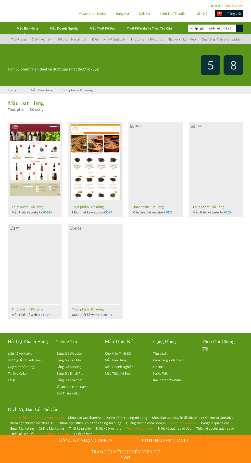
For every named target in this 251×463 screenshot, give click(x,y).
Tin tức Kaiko (17, 373)
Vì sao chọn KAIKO (92, 13)
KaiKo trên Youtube (167, 380)
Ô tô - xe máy (41, 39)
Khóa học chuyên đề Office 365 (32, 422)
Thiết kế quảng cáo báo (174, 428)
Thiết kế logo (83, 433)
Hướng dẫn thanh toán (25, 360)
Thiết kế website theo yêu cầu (149, 28)
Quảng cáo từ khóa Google (145, 422)
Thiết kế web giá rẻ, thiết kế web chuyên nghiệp (24, 11)
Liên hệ (201, 13)
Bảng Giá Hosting (68, 367)
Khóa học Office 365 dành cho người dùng (90, 422)
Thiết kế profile (80, 428)
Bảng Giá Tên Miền (69, 360)
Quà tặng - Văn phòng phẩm (222, 39)
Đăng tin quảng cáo (215, 422)
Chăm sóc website (183, 422)
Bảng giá (122, 13)
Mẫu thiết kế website (32, 212)
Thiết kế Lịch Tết (22, 433)
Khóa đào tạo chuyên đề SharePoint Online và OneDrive (192, 417)
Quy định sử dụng (21, 367)
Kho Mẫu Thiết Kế (118, 353)
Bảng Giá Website (69, 353)
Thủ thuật (160, 353)
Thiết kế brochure (108, 428)
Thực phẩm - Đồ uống (146, 39)
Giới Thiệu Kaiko (68, 393)
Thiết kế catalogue (139, 428)
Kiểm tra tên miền (173, 13)
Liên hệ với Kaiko (20, 353)
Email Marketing (22, 428)
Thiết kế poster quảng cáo (215, 428)
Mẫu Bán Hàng (27, 28)
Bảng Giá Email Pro (70, 373)
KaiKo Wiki (160, 373)
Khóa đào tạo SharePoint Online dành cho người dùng (107, 417)
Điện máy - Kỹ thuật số (108, 39)
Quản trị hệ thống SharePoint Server (36, 417)
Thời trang (18, 39)
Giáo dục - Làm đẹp (181, 39)
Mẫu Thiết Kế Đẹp (102, 28)
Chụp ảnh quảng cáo (54, 433)
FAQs (11, 380)
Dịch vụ (144, 13)
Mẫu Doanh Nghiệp (64, 28)
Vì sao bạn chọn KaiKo (72, 386)
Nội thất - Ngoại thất (71, 39)
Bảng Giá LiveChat (69, 380)
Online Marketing (51, 428)
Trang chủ (15, 90)
